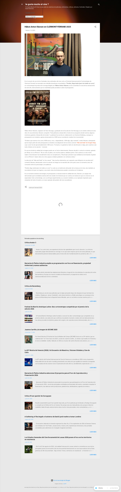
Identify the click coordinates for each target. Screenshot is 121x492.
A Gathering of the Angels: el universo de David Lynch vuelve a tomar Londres (53, 417)
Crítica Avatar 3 (30, 242)
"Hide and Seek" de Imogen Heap (86, 143)
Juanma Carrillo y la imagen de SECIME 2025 (41, 330)
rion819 (64, 483)
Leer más (93, 258)
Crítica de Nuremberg (32, 286)
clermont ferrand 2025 (35, 187)
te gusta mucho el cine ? (37, 4)
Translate (39, 18)
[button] (95, 27)
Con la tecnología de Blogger (61, 480)
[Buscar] (99, 5)
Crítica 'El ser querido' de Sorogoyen (38, 396)
